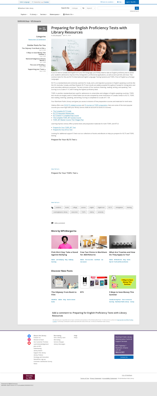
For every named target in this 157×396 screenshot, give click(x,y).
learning (129, 207)
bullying (71, 259)
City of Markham (127, 375)
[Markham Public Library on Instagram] (29, 339)
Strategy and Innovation (41, 357)
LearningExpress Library (60, 212)
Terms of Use (84, 378)
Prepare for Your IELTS (63, 139)
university (100, 212)
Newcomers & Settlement (37, 40)
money (132, 302)
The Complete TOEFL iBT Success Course (67, 118)
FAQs (75, 337)
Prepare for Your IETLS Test (62, 130)
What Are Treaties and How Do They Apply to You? (122, 253)
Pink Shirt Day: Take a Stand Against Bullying (64, 253)
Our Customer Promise (41, 342)
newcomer (74, 212)
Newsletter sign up (40, 359)
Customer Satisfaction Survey (43, 361)
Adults (53, 259)
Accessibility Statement (109, 378)
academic (58, 207)
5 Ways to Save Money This (36, 53)
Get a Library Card (59, 337)
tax (102, 259)
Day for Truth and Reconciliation (118, 262)
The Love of (37, 65)
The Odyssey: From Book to (33, 48)
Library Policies (38, 355)
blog (66, 259)
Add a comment (60, 223)
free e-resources (127, 299)
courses (83, 207)
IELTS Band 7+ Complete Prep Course (66, 116)
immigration (119, 207)
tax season (83, 262)
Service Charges (59, 342)
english (92, 207)
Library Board (38, 350)
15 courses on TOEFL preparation (95, 105)
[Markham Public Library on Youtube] (29, 343)
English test (101, 207)
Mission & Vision (39, 340)
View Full (55, 169)
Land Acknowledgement (41, 344)
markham (97, 259)
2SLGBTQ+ (54, 299)
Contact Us (37, 337)
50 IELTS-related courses (72, 105)
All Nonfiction (118, 259)
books (67, 207)
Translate (46, 2)
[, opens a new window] (29, 379)
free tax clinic (89, 259)
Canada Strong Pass (115, 299)
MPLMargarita (36, 21)
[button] (107, 2)
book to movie (71, 299)
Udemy (92, 212)
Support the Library (40, 353)
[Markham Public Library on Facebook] (29, 336)
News (35, 363)
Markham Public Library (122, 302)
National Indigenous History (36, 59)
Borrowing (57, 340)
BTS (82, 292)
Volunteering (38, 348)
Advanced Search (134, 11)
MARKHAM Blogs (23, 21)
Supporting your (36, 69)
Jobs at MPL (37, 346)
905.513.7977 (119, 352)
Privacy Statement (95, 378)
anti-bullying (60, 259)
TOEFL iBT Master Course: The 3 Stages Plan (68, 120)
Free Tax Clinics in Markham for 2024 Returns (93, 253)
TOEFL (84, 212)
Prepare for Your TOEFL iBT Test (64, 127)
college (75, 207)
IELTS (110, 207)
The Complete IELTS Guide (62, 111)
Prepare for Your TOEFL (64, 173)
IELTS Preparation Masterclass (63, 113)
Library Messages (59, 344)
